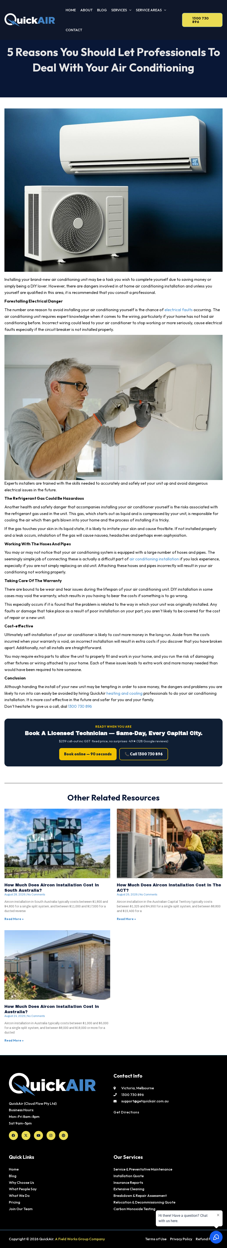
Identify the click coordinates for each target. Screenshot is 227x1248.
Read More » (13, 919)
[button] (129, 10)
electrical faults (178, 309)
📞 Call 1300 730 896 (144, 754)
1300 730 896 (80, 706)
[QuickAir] (29, 19)
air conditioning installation (154, 558)
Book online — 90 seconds (88, 754)
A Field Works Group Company (80, 1239)
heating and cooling (124, 693)
